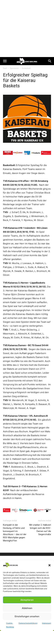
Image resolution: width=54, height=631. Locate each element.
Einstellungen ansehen (27, 616)
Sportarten (14, 68)
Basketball (26, 68)
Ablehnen (27, 608)
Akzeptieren (27, 599)
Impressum (46, 623)
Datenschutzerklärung (28, 623)
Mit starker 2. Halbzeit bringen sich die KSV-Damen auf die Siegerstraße (40, 530)
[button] (49, 565)
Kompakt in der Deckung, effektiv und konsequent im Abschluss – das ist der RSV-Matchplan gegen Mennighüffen (14, 533)
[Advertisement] (27, 29)
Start (5, 68)
